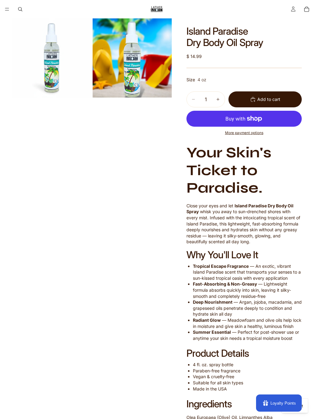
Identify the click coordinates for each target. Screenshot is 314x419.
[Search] (20, 9)
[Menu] (7, 9)
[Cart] (306, 9)
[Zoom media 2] (132, 58)
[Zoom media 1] (51, 58)
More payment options (244, 133)
